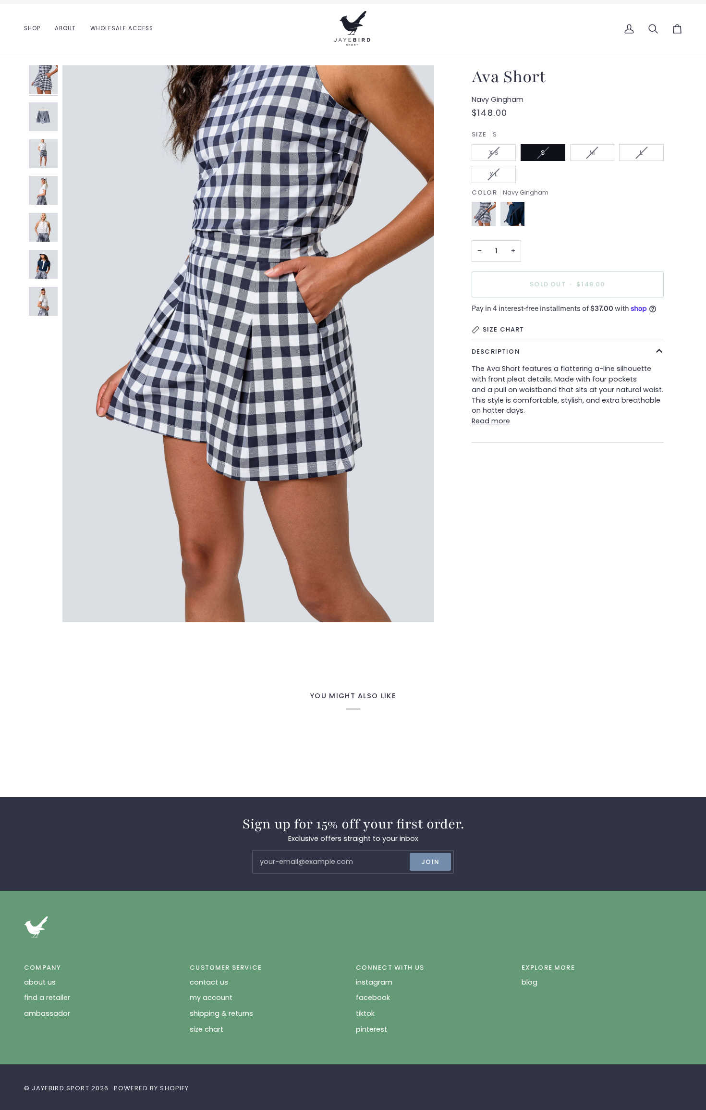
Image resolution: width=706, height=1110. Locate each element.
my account (211, 997)
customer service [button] (226, 967)
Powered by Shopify (151, 1088)
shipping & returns (221, 1013)
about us (40, 982)
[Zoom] (80, 604)
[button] (36, 29)
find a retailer (47, 997)
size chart (206, 1029)
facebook (373, 997)
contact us (209, 982)
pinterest (371, 1029)
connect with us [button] (390, 967)
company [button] (42, 967)
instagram (374, 982)
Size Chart (503, 329)
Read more (491, 421)
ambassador (47, 1013)
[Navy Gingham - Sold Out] (486, 216)
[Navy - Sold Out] (512, 216)
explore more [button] (548, 967)
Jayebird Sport (60, 1088)
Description (496, 351)
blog (529, 982)
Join (430, 861)
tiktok (365, 1013)
